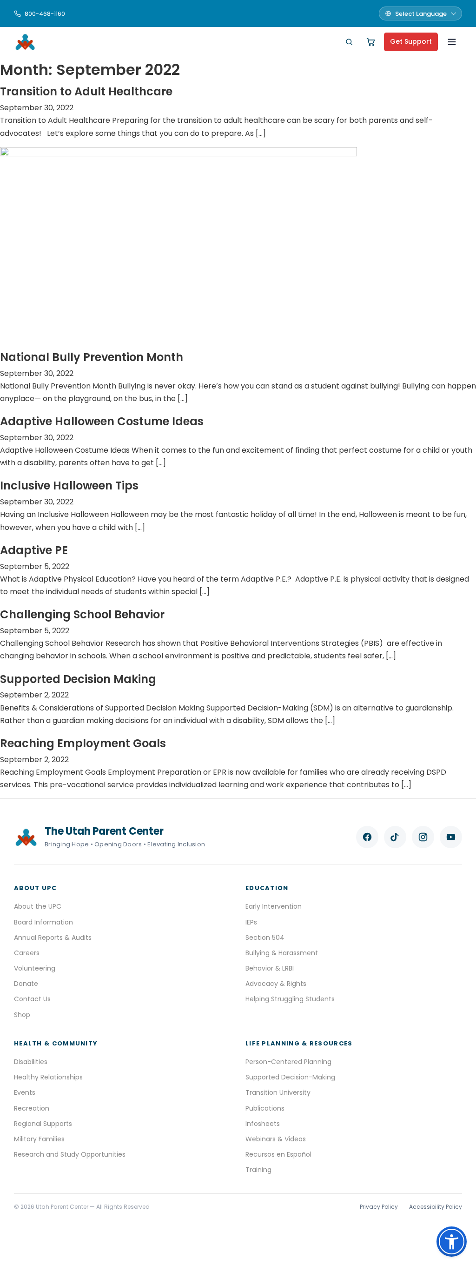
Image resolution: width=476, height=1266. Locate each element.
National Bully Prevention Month (91, 357)
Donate (26, 983)
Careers (27, 953)
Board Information (43, 922)
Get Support (411, 41)
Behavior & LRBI (269, 968)
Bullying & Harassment (281, 953)
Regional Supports (43, 1123)
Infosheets (262, 1123)
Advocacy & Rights (275, 983)
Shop (22, 1014)
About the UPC (37, 906)
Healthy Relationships (48, 1077)
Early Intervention (273, 906)
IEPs (251, 922)
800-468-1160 (45, 14)
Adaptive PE (34, 550)
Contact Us (32, 999)
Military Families (39, 1139)
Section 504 (264, 937)
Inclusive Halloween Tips (69, 485)
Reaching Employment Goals (83, 743)
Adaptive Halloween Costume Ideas (102, 421)
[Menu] (452, 42)
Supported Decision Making (78, 679)
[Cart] (371, 42)
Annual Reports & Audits (53, 937)
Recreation (31, 1108)
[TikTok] (395, 837)
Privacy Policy (379, 1207)
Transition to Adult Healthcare (86, 91)
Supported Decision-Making (290, 1077)
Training (258, 1169)
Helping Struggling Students (290, 999)
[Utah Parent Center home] (25, 42)
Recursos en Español (278, 1154)
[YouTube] (451, 837)
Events (24, 1092)
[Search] (349, 42)
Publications (264, 1108)
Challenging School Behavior (82, 614)
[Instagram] (423, 837)
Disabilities (30, 1061)
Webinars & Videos (275, 1139)
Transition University (278, 1092)
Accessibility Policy (435, 1207)
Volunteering (34, 968)
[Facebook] (367, 837)
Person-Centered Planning (288, 1061)
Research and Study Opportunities (70, 1154)
